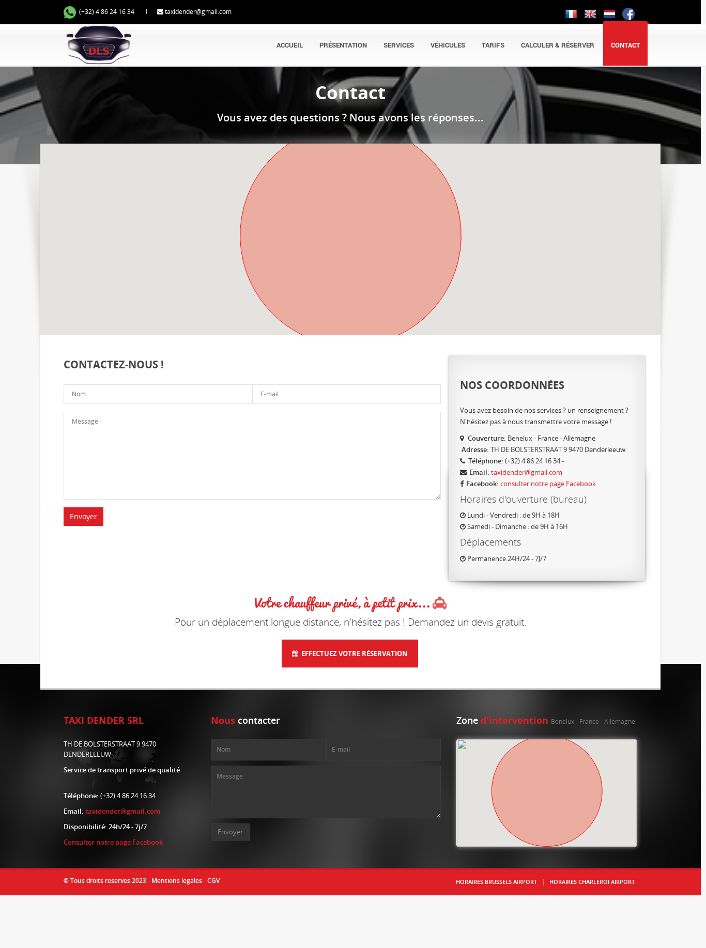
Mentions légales (176, 880)
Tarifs (493, 45)
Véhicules (448, 45)
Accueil (290, 45)
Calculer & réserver (557, 45)
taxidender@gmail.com (198, 11)
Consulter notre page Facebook (113, 842)
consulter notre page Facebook (548, 483)
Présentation (343, 45)
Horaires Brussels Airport (496, 881)
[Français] (571, 13)
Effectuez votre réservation (353, 653)
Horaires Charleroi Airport (592, 881)
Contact (625, 45)
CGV (213, 880)
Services (398, 45)
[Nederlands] (609, 13)
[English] (590, 13)
